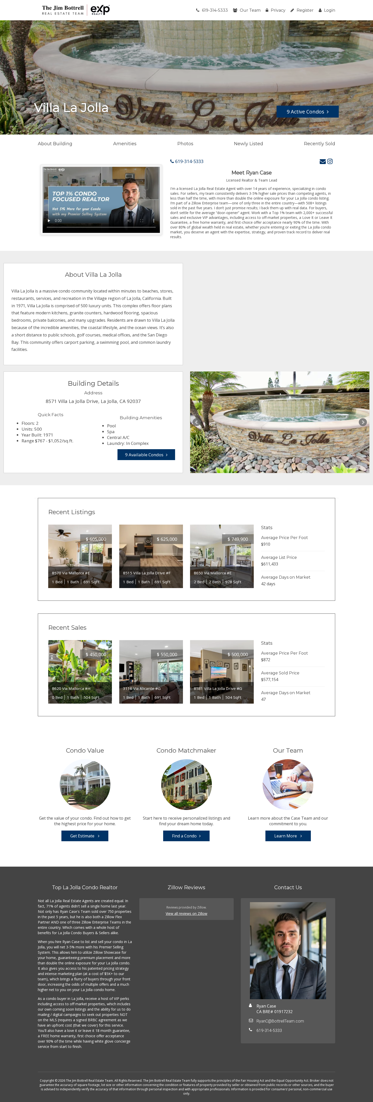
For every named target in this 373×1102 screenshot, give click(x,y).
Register (305, 10)
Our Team (250, 10)
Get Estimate (82, 836)
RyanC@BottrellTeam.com (280, 1021)
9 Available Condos (144, 455)
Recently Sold (319, 144)
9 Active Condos (305, 111)
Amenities (125, 144)
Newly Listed (248, 144)
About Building (55, 144)
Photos (185, 144)
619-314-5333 (215, 10)
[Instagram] (330, 161)
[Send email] (323, 161)
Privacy (278, 10)
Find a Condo (184, 836)
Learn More (286, 836)
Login (329, 10)
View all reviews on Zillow (186, 913)
